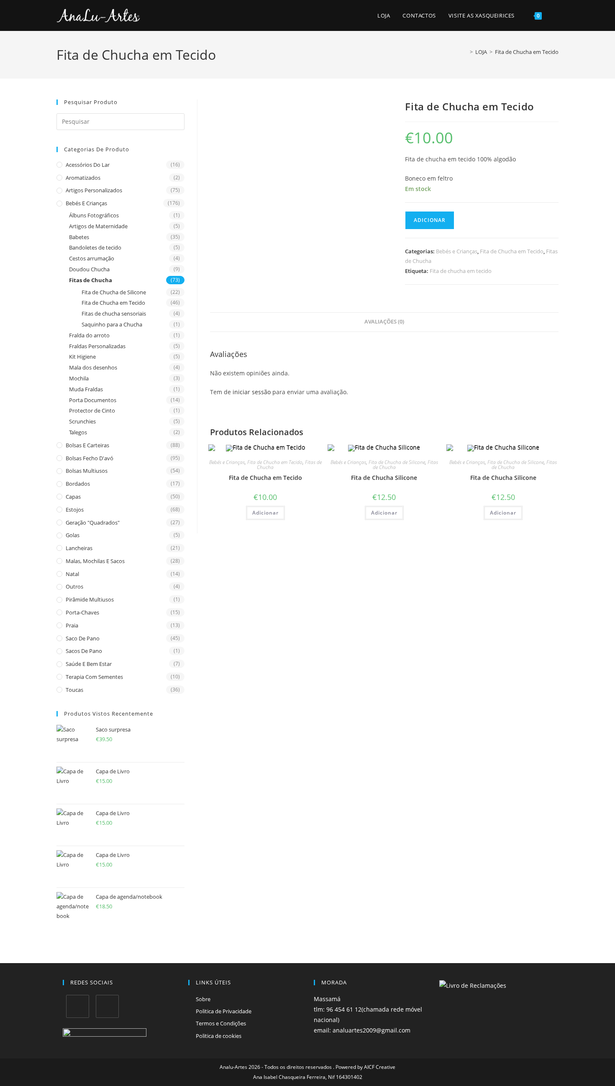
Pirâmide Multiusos (90, 599)
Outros (74, 586)
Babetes (79, 237)
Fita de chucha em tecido (461, 271)
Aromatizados (83, 177)
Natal (72, 574)
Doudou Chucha (89, 269)
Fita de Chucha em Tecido (527, 52)
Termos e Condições (221, 1023)
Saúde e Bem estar (89, 664)
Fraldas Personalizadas (97, 346)
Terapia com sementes (94, 677)
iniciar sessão (252, 392)
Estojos (75, 509)
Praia (72, 625)
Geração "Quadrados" (93, 522)
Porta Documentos (92, 400)
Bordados (78, 483)
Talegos (78, 432)
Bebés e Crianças (86, 203)
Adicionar (430, 220)
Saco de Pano (83, 638)
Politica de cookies (218, 1036)
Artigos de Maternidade (98, 226)
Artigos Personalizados (94, 190)
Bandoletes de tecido (95, 247)
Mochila (79, 378)
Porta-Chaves (82, 612)
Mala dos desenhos (93, 367)
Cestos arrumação (91, 258)
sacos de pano (84, 651)
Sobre (203, 999)
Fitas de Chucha (90, 280)
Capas (73, 496)
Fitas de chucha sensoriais (114, 313)
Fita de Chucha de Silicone (114, 292)
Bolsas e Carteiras (87, 445)
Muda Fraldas (86, 389)
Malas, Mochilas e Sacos (95, 561)
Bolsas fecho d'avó (89, 458)
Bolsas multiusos (87, 470)
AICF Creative (379, 1067)
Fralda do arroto (89, 335)
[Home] (465, 52)
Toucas (74, 689)
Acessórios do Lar (88, 164)
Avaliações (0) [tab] (384, 321)
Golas (72, 535)
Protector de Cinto (92, 410)
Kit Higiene (82, 356)
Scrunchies (82, 421)
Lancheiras (79, 548)
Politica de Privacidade (223, 1011)
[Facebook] (77, 1006)
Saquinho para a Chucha (112, 324)
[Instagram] (107, 1006)
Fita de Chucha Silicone (384, 478)
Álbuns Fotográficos (94, 215)
